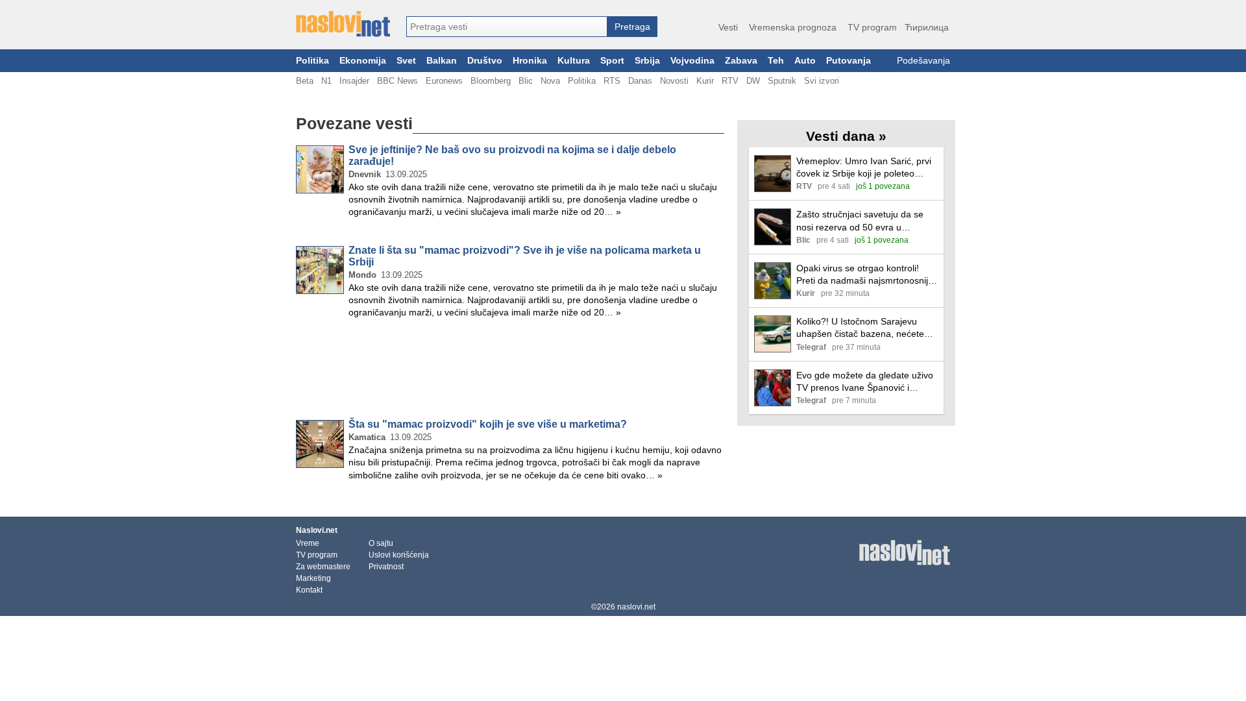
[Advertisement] (510, 371)
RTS (612, 81)
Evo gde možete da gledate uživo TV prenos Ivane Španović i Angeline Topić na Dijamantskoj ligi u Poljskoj (867, 382)
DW (753, 81)
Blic (526, 81)
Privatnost (386, 566)
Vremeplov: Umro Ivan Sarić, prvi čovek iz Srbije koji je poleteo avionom (863, 168)
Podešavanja (923, 61)
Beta (304, 81)
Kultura (573, 61)
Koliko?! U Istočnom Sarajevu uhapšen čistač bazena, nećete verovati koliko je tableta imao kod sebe (865, 328)
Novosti (674, 81)
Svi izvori (821, 81)
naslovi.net (636, 606)
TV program (872, 27)
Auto (805, 61)
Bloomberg (490, 81)
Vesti (728, 27)
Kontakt (309, 590)
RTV (730, 81)
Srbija (647, 61)
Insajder (354, 81)
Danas (640, 81)
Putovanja (848, 61)
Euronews (444, 81)
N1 (326, 81)
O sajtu (381, 543)
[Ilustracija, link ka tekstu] (772, 175)
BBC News (397, 81)
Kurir (705, 81)
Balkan (441, 61)
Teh (776, 61)
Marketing (313, 578)
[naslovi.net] (343, 24)
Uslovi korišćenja (399, 555)
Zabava (741, 61)
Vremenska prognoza (793, 27)
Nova (550, 81)
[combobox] (506, 26)
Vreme (307, 543)
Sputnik (782, 81)
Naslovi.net (316, 530)
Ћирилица (927, 27)
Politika (312, 61)
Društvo (484, 61)
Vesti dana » (846, 136)
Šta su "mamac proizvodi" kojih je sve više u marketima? (487, 424)
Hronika (530, 61)
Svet (406, 61)
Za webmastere (323, 566)
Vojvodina (692, 61)
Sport (612, 61)
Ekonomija (362, 61)
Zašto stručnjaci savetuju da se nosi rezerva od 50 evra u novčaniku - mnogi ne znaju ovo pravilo (861, 221)
